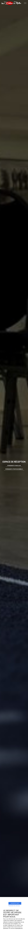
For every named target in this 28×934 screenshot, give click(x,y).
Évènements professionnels (14, 469)
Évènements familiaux (14, 465)
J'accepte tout (15, 903)
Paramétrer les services (14, 905)
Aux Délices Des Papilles (11, 3)
